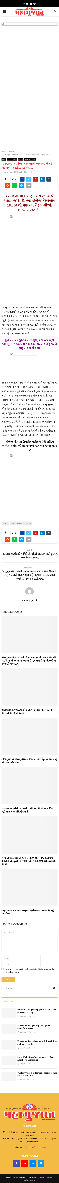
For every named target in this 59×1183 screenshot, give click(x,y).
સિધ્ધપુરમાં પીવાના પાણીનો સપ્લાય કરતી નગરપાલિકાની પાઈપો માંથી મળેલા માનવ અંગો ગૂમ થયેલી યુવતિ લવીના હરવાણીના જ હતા (29, 660)
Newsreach (44, 1177)
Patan (9, 159)
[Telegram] (41, 1163)
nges (5, 523)
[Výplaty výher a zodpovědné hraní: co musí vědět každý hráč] (9, 1076)
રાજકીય (27, 159)
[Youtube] (24, 1163)
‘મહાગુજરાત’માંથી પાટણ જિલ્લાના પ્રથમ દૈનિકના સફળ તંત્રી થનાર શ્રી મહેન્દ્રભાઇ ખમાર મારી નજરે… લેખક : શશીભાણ (29, 575)
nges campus (16, 523)
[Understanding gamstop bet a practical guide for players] (9, 1029)
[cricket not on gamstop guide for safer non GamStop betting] (9, 1013)
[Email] (32, 1163)
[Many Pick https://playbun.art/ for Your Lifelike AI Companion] (9, 1060)
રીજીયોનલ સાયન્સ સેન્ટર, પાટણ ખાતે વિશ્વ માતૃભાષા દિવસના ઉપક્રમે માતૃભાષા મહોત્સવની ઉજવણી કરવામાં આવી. (29, 861)
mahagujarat (8, 172)
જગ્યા (14, 159)
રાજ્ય (33, 159)
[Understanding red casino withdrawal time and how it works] (9, 1045)
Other (4, 159)
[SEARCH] (54, 988)
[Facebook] (16, 1163)
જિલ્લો (20, 159)
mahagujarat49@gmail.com (34, 1147)
